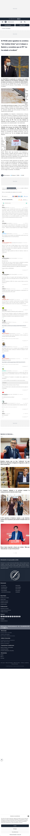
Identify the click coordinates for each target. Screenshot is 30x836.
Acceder (26, 196)
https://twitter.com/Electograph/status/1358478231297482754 (13, 362)
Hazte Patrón (3, 595)
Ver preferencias (15, 832)
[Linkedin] (18, 616)
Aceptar (15, 825)
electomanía (11, 21)
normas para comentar (11, 188)
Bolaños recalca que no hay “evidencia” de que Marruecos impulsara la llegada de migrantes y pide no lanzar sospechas (15, 463)
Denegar (15, 828)
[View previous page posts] (14, 553)
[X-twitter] (1, 616)
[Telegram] (8, 616)
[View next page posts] (16, 553)
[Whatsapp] (5, 616)
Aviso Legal (19, 834)
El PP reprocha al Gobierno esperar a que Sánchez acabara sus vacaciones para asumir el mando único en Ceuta (15, 519)
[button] (28, 816)
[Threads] (7, 616)
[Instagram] (12, 616)
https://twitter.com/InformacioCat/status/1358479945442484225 (14, 325)
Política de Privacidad (13, 834)
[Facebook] (3, 616)
